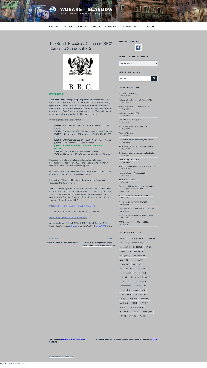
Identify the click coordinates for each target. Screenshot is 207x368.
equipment (140, 256)
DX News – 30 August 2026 (129, 113)
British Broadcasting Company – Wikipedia (68, 217)
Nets (135, 277)
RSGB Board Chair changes (129, 179)
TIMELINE (96, 26)
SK (134, 303)
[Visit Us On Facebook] (138, 50)
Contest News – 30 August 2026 (131, 120)
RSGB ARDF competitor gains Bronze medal (136, 146)
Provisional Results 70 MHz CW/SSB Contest (136, 195)
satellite (124, 303)
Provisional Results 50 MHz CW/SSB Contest (136, 209)
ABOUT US (53, 26)
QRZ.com (74, 226)
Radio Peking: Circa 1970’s (129, 160)
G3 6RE (154, 339)
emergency (125, 256)
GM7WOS (81, 339)
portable (125, 290)
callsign (151, 238)
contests (125, 247)
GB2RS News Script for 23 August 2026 (134, 222)
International (141, 268)
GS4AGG (72, 339)
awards (124, 238)
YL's (143, 316)
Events (124, 260)
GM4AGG (64, 339)
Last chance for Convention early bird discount (136, 140)
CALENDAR (69, 26)
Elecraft (138, 251)
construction (138, 243)
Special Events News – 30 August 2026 (134, 106)
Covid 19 (137, 247)
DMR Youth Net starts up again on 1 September (137, 153)
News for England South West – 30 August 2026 (137, 166)
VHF (123, 316)
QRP (123, 299)
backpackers (137, 238)
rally (133, 299)
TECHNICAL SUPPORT (132, 26)
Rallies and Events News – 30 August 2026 (135, 100)
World (133, 316)
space (124, 307)
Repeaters (145, 299)
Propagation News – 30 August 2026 (133, 126)
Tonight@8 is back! (126, 133)
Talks (136, 312)
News (146, 277)
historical (125, 264)
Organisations (127, 286)
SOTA (144, 303)
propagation (126, 294)
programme (139, 290)
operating (140, 281)
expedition (137, 260)
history (137, 264)
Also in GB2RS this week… (129, 93)
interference (126, 268)
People (142, 286)
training (147, 312)
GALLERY (150, 26)
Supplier (124, 312)
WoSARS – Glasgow (86, 9)
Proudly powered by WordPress (61, 357)
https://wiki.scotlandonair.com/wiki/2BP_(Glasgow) (72, 206)
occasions (125, 281)
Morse (124, 277)
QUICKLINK (83, 26)
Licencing (125, 273)
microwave (140, 273)
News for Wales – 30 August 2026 (132, 173)
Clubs (124, 243)
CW (148, 247)
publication (141, 294)
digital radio (125, 251)
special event (137, 307)
